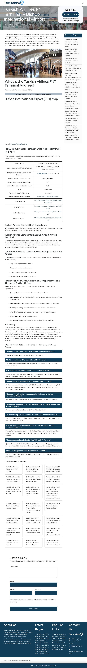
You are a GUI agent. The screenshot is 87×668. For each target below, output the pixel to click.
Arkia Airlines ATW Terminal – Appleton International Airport (72, 113)
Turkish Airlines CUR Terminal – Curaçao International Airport (33, 530)
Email (12, 589)
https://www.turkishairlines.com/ (48, 196)
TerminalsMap (8, 25)
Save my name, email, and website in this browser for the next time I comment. (33, 601)
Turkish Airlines (19, 25)
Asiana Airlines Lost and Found (62, 643)
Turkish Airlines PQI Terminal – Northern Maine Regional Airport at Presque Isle (33, 491)
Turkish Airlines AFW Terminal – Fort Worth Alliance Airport (33, 479)
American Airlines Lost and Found (63, 647)
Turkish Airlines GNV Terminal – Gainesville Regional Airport (53, 520)
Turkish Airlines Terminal (19, 144)
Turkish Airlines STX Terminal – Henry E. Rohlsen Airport (32, 543)
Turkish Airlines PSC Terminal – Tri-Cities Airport (13, 543)
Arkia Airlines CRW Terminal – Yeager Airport (71, 121)
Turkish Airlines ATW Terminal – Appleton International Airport (53, 479)
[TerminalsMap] (14, 3)
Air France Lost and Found (61, 638)
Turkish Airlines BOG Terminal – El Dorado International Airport (53, 469)
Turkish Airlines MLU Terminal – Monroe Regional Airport (53, 506)
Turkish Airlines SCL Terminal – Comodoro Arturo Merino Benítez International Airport (33, 508)
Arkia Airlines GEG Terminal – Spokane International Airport (72, 137)
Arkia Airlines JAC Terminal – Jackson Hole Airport (71, 61)
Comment (14, 566)
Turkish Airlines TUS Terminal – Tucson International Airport (53, 543)
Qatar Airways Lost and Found (62, 645)
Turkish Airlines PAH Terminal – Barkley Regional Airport (13, 520)
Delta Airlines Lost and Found (62, 634)
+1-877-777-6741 (71, 14)
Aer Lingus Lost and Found (61, 636)
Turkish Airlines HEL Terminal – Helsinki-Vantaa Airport (13, 506)
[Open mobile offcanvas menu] (82, 3)
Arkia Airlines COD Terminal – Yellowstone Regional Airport (73, 68)
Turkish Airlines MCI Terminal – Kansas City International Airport (13, 479)
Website (38, 589)
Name (12, 581)
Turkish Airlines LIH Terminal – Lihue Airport (12, 469)
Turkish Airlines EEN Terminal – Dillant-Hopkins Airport (33, 469)
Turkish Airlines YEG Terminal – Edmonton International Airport (33, 520)
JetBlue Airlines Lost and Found (63, 641)
